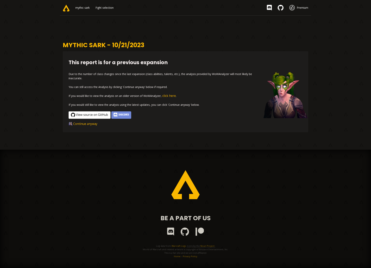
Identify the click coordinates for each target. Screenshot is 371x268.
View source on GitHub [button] (92, 115)
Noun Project (207, 245)
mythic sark (82, 7)
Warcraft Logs (179, 245)
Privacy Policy (190, 256)
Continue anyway (85, 124)
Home (177, 256)
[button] (121, 115)
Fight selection (104, 7)
